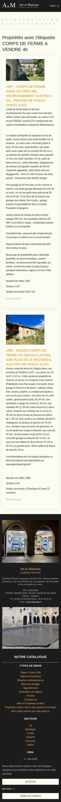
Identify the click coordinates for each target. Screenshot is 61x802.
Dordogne (30, 729)
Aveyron (30, 737)
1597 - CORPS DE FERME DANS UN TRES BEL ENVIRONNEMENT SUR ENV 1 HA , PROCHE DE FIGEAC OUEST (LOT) (29, 96)
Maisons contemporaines (30, 680)
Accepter (30, 782)
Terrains (30, 695)
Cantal (30, 733)
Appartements (30, 688)
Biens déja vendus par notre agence (30, 711)
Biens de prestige (30, 684)
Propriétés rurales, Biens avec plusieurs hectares (30, 707)
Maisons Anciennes (30, 676)
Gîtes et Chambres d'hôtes (30, 703)
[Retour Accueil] (26, 6)
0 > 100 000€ (30, 759)
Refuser (6, 789)
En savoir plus (13, 298)
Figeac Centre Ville (30, 672)
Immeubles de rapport (30, 692)
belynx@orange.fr (33, 602)
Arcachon (30, 741)
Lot (30, 725)
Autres (30, 745)
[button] (54, 6)
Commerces (30, 699)
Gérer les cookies (30, 796)
